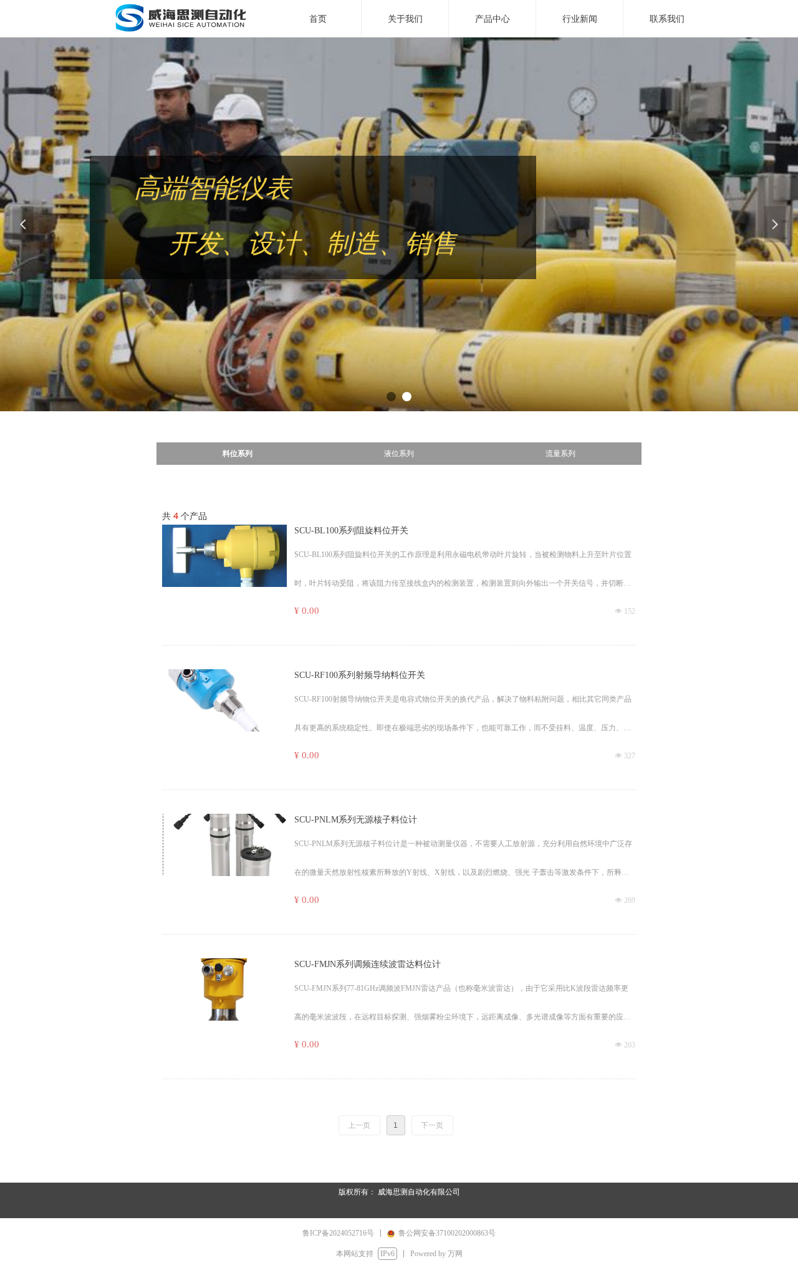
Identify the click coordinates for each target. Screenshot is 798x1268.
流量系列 (560, 453)
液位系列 (399, 453)
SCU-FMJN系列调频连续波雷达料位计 (367, 964)
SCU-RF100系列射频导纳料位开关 (359, 675)
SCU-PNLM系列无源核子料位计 (355, 819)
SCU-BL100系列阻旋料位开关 (351, 530)
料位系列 (237, 453)
